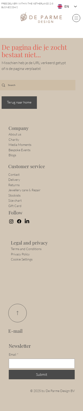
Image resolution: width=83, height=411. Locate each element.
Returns (14, 185)
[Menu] (76, 18)
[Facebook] (19, 221)
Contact (14, 174)
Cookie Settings (22, 259)
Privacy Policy (20, 254)
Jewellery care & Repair (24, 190)
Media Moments (20, 145)
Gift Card (14, 206)
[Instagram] (11, 221)
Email (13, 354)
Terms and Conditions (26, 249)
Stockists (14, 195)
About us (15, 134)
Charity (14, 139)
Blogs (12, 155)
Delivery (14, 180)
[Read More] (17, 313)
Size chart (15, 200)
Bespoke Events (19, 150)
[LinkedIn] (27, 221)
